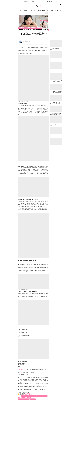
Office (35, 10)
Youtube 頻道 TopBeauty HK (27, 394)
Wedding (43, 10)
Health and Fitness (26, 10)
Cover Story (56, 10)
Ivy (24, 41)
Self (60, 10)
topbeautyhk (28, 393)
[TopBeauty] (40, 6)
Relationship (51, 10)
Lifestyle (32, 10)
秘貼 (22, 397)
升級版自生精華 (27, 397)
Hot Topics (39, 10)
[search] (57, 4)
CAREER (56, 1)
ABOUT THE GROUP (26, 1)
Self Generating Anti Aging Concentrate (27, 399)
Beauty (21, 10)
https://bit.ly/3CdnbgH (22, 369)
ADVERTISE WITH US (49, 1)
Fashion (47, 10)
